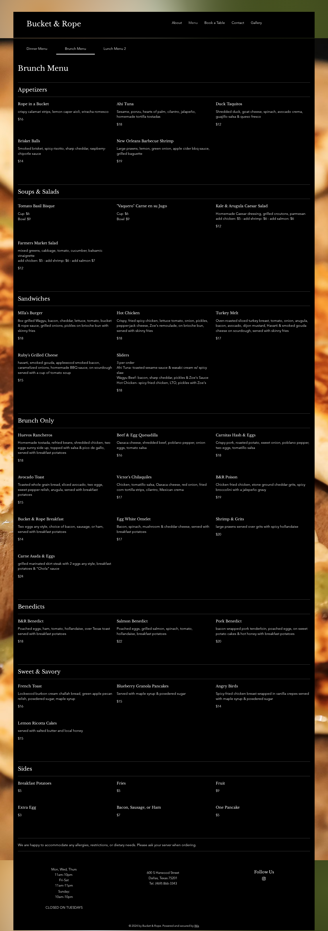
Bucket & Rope (54, 23)
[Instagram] (264, 878)
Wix (196, 925)
